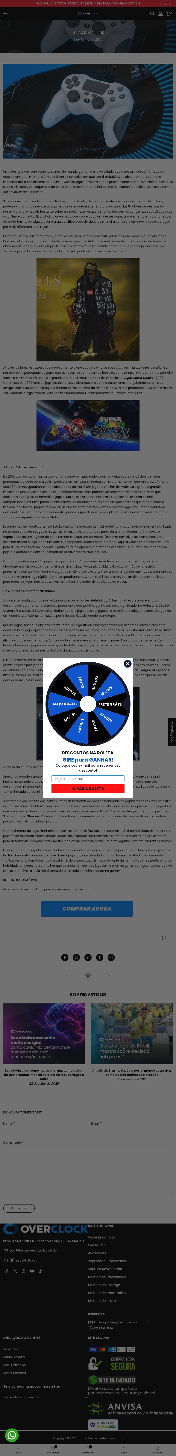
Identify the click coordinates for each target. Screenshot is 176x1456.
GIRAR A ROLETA (88, 788)
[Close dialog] (127, 664)
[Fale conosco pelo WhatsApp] (12, 1435)
